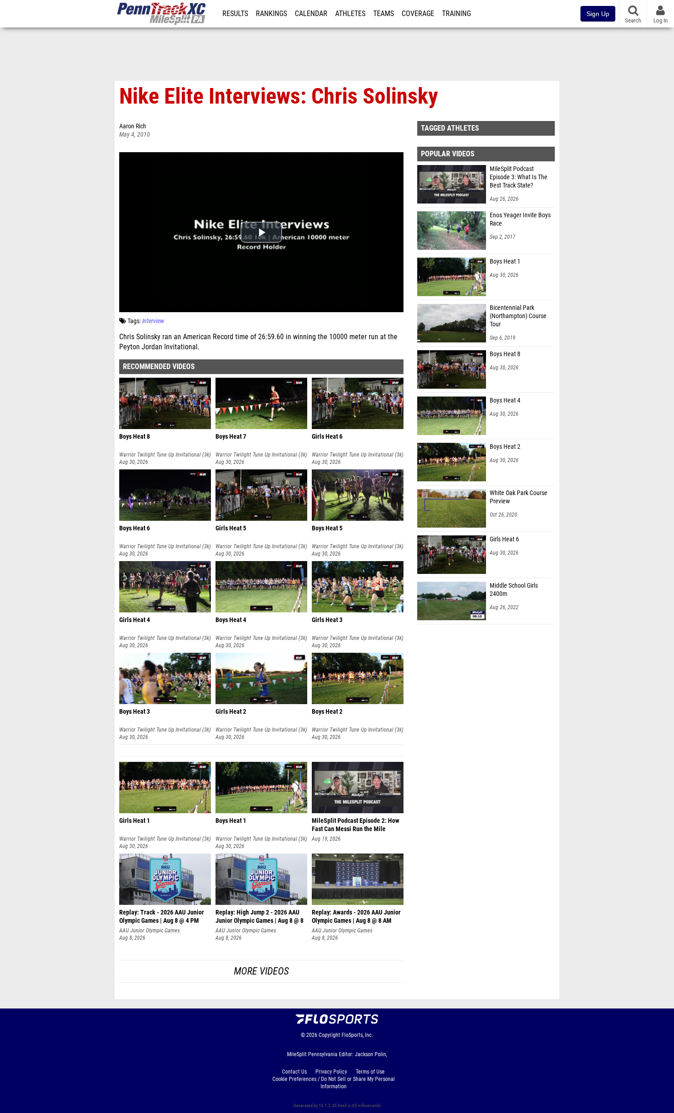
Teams (383, 14)
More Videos (261, 971)
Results (235, 14)
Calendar (311, 14)
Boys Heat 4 (505, 400)
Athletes (350, 14)
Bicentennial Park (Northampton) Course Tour (518, 316)
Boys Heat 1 (505, 261)
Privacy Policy (331, 1072)
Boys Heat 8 (505, 354)
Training (456, 14)
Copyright (329, 1035)
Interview (153, 321)
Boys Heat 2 (505, 447)
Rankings (271, 14)
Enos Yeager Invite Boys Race (520, 219)
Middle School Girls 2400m (514, 590)
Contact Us (294, 1072)
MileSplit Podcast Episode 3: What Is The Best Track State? (518, 177)
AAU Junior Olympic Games (149, 930)
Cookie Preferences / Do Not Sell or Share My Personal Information (333, 1083)
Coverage (418, 14)
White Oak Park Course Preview (518, 497)
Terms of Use (370, 1072)
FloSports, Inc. (357, 1035)
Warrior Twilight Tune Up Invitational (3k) (165, 455)
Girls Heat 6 (504, 539)
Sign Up (597, 13)
